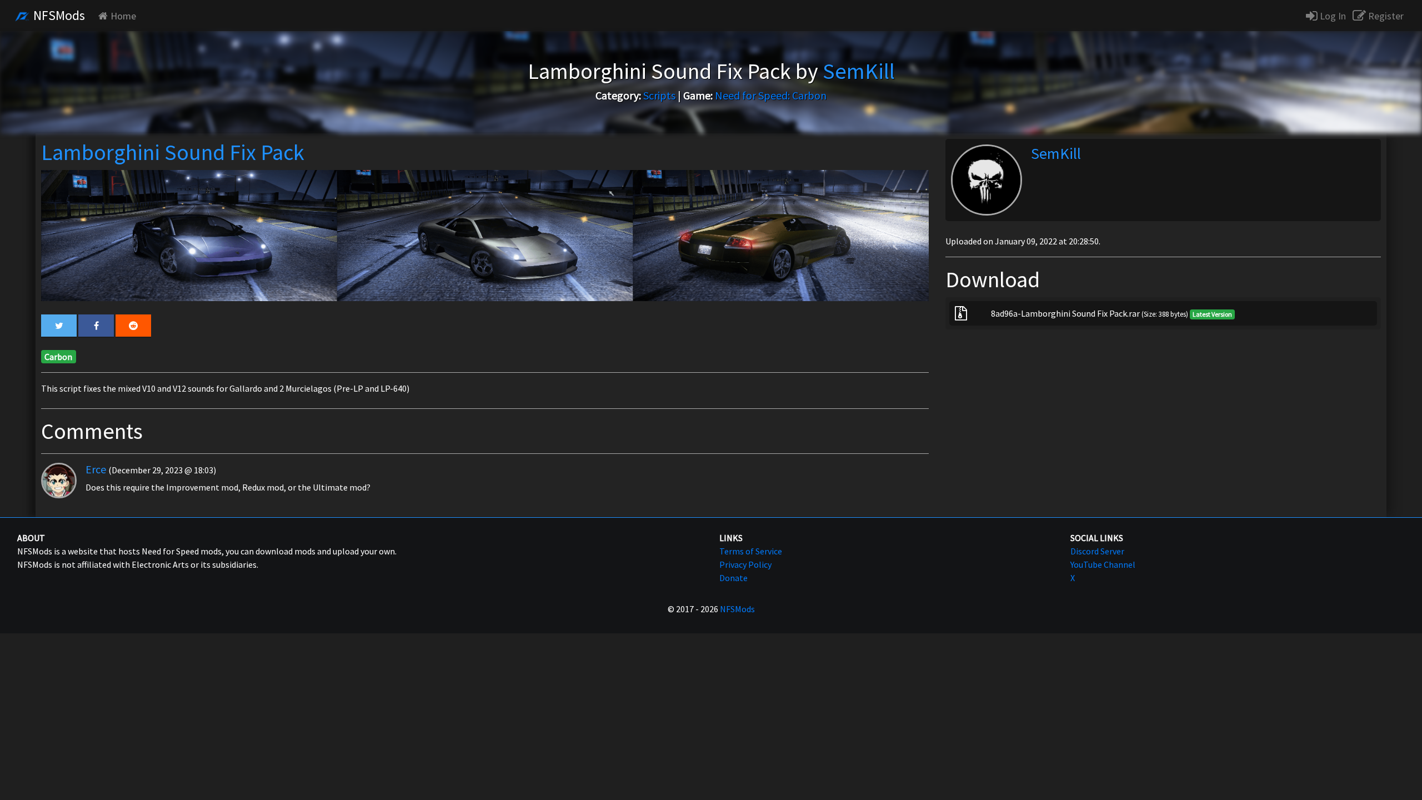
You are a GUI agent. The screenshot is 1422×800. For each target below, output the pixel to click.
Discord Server (1097, 551)
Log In (1332, 15)
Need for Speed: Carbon (771, 95)
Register (1385, 15)
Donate (733, 577)
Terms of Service (750, 551)
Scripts (659, 95)
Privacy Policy (745, 564)
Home (123, 15)
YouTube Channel (1102, 564)
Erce (96, 469)
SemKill (1056, 153)
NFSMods (58, 15)
